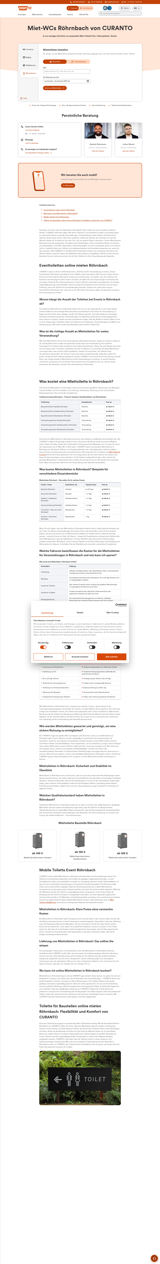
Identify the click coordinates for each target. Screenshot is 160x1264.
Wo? (44, 68)
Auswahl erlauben (80, 657)
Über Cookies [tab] (112, 613)
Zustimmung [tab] (47, 613)
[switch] (68, 647)
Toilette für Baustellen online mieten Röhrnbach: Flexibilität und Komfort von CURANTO (78, 220)
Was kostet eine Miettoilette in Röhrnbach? (61, 213)
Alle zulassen (112, 657)
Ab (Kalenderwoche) (51, 77)
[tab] (29, 49)
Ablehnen (48, 657)
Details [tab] (80, 613)
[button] (137, 8)
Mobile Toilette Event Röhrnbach (56, 217)
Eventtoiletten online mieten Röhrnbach (59, 210)
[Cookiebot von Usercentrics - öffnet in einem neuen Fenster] (117, 605)
